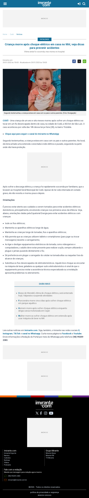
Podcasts (7, 465)
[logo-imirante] (44, 3)
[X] (37, 413)
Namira (6, 455)
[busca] (84, 3)
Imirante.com (31, 330)
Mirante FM (50, 455)
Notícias (19, 34)
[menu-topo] (5, 3)
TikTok (16, 333)
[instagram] (45, 413)
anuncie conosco (44, 495)
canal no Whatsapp (31, 333)
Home (5, 34)
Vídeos (6, 462)
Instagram (8, 333)
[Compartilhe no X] (79, 61)
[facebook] (41, 413)
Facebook (67, 333)
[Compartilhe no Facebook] (74, 61)
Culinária (7, 458)
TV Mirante (50, 458)
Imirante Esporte (10, 453)
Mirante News (51, 453)
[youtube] (51, 413)
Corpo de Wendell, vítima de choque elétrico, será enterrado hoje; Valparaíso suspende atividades (45, 294)
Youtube (77, 333)
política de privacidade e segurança (44, 492)
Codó (12, 34)
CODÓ (5, 120)
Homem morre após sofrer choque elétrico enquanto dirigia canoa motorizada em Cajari (42, 309)
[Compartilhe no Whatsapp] (84, 61)
